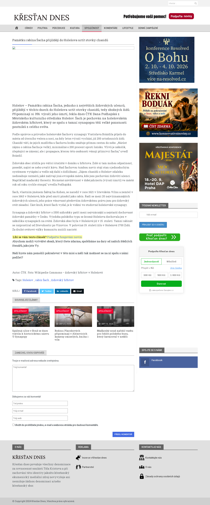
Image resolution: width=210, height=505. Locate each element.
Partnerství (88, 467)
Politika (42, 28)
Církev (29, 28)
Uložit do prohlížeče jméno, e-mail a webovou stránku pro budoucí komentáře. (56, 425)
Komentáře (110, 28)
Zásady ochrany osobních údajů (162, 476)
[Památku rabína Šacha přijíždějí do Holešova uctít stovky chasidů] (73, 74)
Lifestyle (127, 28)
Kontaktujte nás (153, 458)
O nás (18, 447)
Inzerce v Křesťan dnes (94, 458)
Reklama (83, 447)
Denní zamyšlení (148, 28)
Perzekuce (58, 28)
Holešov (27, 280)
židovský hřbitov (62, 280)
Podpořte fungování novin (64, 237)
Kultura (75, 28)
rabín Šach (42, 280)
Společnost (91, 28)
